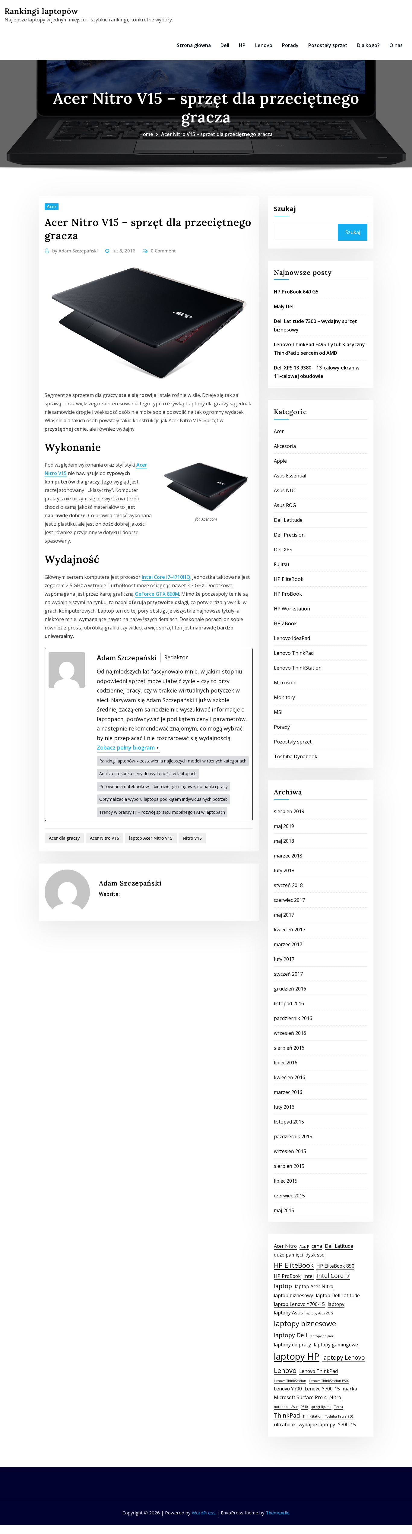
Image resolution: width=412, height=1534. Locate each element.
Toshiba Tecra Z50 (339, 1416)
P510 (304, 1407)
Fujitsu (281, 564)
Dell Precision (289, 534)
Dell (224, 45)
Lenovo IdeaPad (292, 638)
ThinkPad (287, 1415)
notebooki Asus (286, 1407)
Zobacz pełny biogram (126, 747)
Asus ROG (285, 505)
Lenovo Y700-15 (322, 1388)
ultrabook (285, 1424)
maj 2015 (284, 1210)
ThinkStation (312, 1416)
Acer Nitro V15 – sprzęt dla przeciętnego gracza (217, 134)
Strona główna (194, 45)
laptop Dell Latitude (338, 1295)
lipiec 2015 (285, 1180)
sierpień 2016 (289, 1047)
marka (350, 1388)
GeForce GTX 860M (157, 594)
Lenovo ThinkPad (294, 653)
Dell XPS (283, 549)
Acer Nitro (285, 1246)
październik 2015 (293, 1136)
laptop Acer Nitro (314, 1286)
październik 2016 (293, 1018)
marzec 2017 (288, 944)
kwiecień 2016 (289, 1077)
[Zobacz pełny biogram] (157, 748)
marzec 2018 (288, 855)
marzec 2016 (288, 1092)
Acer (51, 206)
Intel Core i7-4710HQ (166, 577)
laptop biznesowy (293, 1295)
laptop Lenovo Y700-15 (299, 1304)
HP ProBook (288, 594)
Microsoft (285, 682)
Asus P (304, 1246)
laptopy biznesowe (305, 1323)
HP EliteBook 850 (335, 1266)
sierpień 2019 (289, 811)
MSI (278, 712)
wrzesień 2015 (290, 1151)
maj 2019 (284, 826)
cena (317, 1246)
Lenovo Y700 (288, 1388)
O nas (396, 45)
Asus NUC (285, 490)
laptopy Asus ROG (319, 1313)
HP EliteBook (288, 579)
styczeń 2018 (288, 885)
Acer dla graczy (64, 838)
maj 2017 (284, 914)
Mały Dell (284, 306)
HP (242, 45)
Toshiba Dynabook (295, 756)
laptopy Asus (288, 1312)
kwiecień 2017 (289, 929)
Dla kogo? (368, 45)
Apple (280, 461)
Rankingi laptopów (41, 11)
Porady (290, 45)
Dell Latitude (288, 520)
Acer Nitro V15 (104, 838)
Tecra (338, 1407)
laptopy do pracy (292, 1344)
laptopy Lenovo (343, 1357)
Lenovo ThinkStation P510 (329, 1381)
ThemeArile (278, 1513)
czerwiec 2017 (289, 900)
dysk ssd (315, 1254)
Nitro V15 (192, 838)
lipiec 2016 (285, 1062)
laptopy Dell (290, 1335)
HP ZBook (285, 623)
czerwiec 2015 (289, 1195)
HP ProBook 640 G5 (296, 291)
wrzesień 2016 (290, 1033)
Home (146, 134)
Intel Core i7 (333, 1276)
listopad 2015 (289, 1121)
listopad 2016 (289, 1003)
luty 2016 (284, 1107)
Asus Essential (290, 475)
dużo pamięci (288, 1254)
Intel (308, 1276)
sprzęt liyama (321, 1407)
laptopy (336, 1304)
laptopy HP (296, 1356)
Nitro (335, 1397)
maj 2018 (284, 841)
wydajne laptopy (317, 1424)
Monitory (284, 697)
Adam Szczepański (75, 251)
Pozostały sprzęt (327, 45)
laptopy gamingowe (336, 1344)
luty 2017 (284, 959)
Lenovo (263, 45)
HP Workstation (292, 608)
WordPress (204, 1513)
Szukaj (285, 208)
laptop (283, 1286)
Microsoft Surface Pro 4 (300, 1397)
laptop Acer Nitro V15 (151, 838)
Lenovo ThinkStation (298, 667)
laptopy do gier (322, 1336)
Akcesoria (285, 446)
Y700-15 (347, 1424)
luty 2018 (284, 870)
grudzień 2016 (290, 988)
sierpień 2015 (289, 1166)
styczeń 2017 (288, 974)
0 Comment (163, 251)
